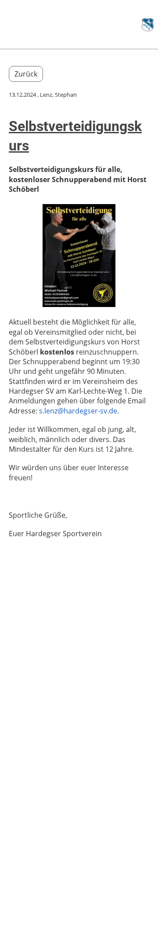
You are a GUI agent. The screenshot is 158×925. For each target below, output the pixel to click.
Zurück (25, 74)
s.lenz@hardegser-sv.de (78, 411)
